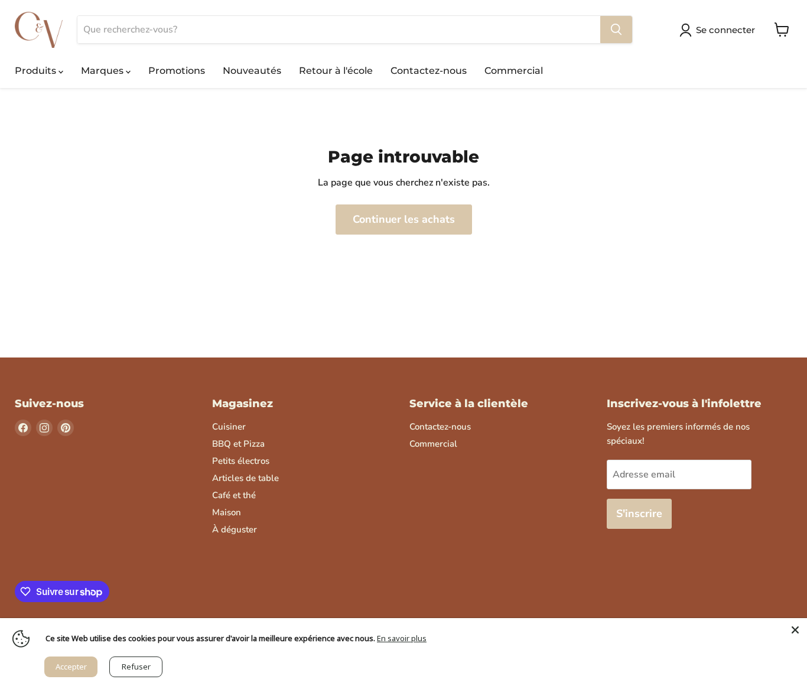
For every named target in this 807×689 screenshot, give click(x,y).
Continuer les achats (404, 219)
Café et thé (234, 495)
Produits (36, 70)
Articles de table (245, 478)
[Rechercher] (616, 29)
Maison (226, 512)
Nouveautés (252, 70)
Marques (103, 70)
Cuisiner (229, 427)
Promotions (176, 70)
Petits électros (240, 461)
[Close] (795, 630)
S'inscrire (639, 513)
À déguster (234, 529)
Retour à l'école (336, 70)
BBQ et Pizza (238, 444)
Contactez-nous (429, 70)
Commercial (513, 70)
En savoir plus (402, 638)
